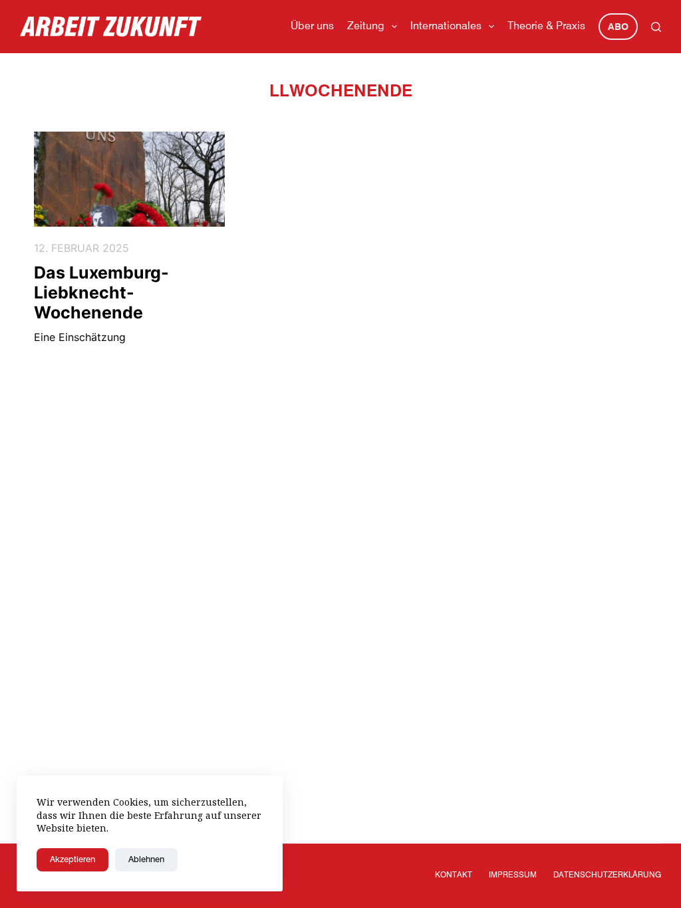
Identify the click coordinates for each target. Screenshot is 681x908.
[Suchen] (656, 27)
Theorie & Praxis (546, 26)
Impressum (513, 875)
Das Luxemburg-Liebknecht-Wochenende (101, 292)
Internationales (445, 26)
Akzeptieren (72, 859)
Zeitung (365, 26)
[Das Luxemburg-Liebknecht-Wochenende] (129, 179)
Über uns (312, 26)
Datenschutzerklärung (607, 875)
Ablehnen (146, 859)
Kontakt (453, 875)
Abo (618, 27)
